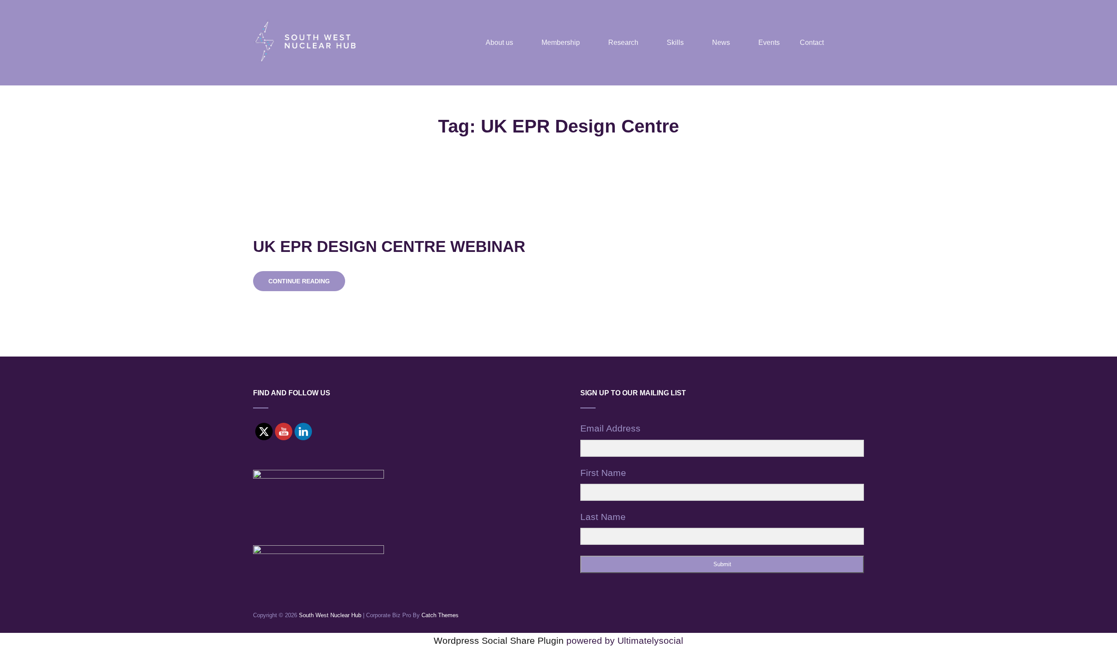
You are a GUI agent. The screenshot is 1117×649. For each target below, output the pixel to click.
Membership (560, 42)
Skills (675, 42)
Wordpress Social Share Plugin (500, 640)
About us (499, 42)
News (721, 42)
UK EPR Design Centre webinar (389, 246)
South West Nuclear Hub (330, 615)
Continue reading (306, 284)
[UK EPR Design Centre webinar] (837, 265)
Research (623, 42)
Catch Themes (440, 615)
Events (769, 42)
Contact (812, 42)
